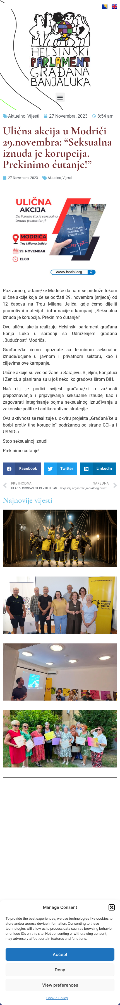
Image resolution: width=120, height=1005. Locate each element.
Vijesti (33, 116)
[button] (111, 907)
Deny (60, 969)
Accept (60, 954)
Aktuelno (16, 116)
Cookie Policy (57, 998)
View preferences (60, 985)
